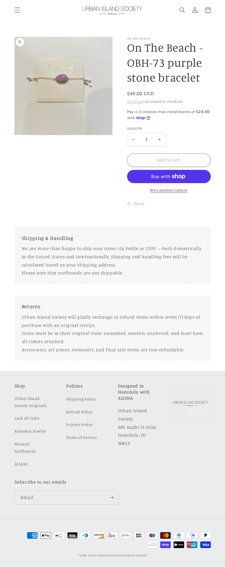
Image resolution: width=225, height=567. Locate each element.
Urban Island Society (103, 555)
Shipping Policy (81, 399)
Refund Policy (79, 411)
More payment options (168, 190)
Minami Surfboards (25, 447)
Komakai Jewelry (30, 431)
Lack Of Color (27, 418)
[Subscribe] (111, 497)
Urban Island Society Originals (31, 402)
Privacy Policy (79, 424)
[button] (17, 10)
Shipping (134, 101)
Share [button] (139, 203)
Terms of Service (81, 437)
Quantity (134, 128)
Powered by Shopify (133, 555)
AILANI (21, 464)
